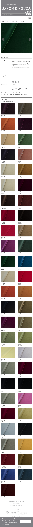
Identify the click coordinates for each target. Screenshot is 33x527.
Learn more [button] (5, 524)
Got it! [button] (25, 522)
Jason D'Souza (9, 21)
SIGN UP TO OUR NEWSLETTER (9, 4)
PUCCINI (16, 21)
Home (2, 21)
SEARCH (28, 14)
